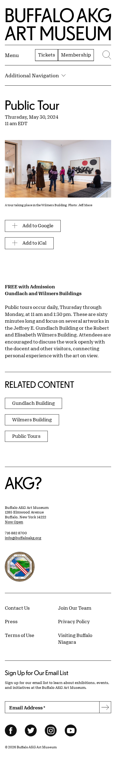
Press (11, 621)
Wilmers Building (32, 419)
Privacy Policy (74, 621)
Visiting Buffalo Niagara (75, 638)
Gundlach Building (33, 403)
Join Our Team (74, 607)
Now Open (14, 522)
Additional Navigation (32, 75)
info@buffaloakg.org (23, 538)
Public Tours (26, 436)
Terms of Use (19, 635)
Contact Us (17, 607)
